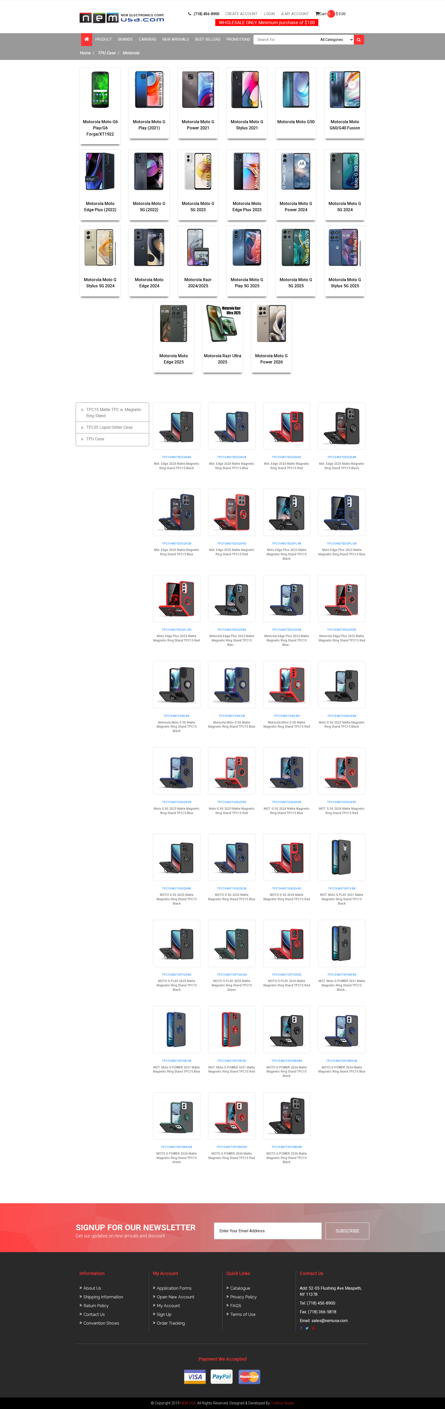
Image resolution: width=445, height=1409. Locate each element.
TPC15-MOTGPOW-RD (231, 1061)
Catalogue (240, 1288)
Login (269, 14)
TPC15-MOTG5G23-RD (231, 802)
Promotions (238, 39)
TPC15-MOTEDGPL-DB (342, 543)
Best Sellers (207, 39)
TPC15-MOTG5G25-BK (176, 888)
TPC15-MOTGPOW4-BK (286, 1061)
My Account (296, 14)
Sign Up (164, 1314)
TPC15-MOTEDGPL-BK (287, 543)
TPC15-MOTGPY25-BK (176, 974)
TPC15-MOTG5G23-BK (341, 716)
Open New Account (175, 1297)
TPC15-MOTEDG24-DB (231, 457)
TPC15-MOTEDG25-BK (341, 457)
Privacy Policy (243, 1297)
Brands (125, 39)
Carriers (147, 39)
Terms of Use (242, 1314)
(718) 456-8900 (206, 14)
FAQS (235, 1305)
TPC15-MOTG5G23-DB (176, 802)
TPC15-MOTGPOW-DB (176, 1061)
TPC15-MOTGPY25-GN (232, 974)
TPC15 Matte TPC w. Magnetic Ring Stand (113, 412)
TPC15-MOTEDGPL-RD (177, 629)
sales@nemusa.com (329, 1320)
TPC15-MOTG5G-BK (177, 716)
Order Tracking (171, 1323)
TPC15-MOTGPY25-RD (287, 974)
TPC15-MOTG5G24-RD (341, 802)
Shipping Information (103, 1297)
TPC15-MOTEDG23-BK (231, 629)
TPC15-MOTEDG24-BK (176, 457)
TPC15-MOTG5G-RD (286, 716)
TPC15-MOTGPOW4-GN (176, 1147)
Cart (333, 14)
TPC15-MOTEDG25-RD (231, 543)
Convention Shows (101, 1323)
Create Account (241, 14)
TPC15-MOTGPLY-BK (342, 888)
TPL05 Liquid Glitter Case (109, 427)
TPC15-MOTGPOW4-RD (231, 1147)
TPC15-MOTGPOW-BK (341, 974)
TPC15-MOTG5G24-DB (286, 802)
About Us (92, 1288)
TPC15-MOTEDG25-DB (176, 543)
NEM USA (188, 1403)
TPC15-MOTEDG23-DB (286, 629)
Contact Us (94, 1314)
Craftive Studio (282, 1403)
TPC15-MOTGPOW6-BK (286, 1147)
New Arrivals (175, 39)
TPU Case (107, 52)
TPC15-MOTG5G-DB (232, 716)
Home (85, 52)
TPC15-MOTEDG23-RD (341, 629)
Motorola (131, 52)
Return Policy (96, 1305)
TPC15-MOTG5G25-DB (231, 888)
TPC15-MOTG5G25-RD (286, 888)
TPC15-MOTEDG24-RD (286, 457)
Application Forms (174, 1288)
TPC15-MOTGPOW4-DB (341, 1061)
